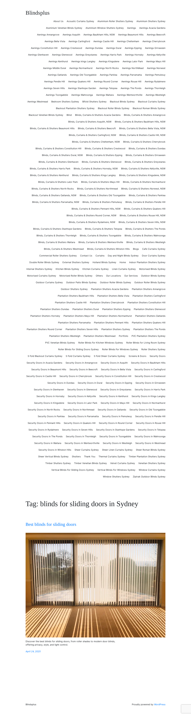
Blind (69, 115)
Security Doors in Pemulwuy (117, 416)
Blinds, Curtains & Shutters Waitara (56, 242)
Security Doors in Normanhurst (149, 403)
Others (99, 275)
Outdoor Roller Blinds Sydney (115, 282)
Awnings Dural (113, 48)
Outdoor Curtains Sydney (49, 282)
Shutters (76, 456)
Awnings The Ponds (131, 88)
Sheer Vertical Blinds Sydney (53, 456)
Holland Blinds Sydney (104, 262)
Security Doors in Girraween (150, 382)
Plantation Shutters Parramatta (74, 322)
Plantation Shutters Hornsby (45, 315)
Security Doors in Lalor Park (82, 403)
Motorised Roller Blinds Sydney (75, 275)
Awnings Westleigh (155, 94)
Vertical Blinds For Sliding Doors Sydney (72, 469)
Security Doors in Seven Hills (77, 429)
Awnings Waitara (105, 94)
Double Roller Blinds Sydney (44, 262)
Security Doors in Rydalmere (44, 429)
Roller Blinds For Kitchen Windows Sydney (100, 342)
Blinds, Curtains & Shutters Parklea (147, 195)
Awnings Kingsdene (109, 61)
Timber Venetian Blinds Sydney (90, 463)
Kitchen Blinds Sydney (67, 269)
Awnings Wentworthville (129, 94)
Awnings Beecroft (156, 34)
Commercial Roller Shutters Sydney (58, 255)
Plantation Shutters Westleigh (64, 336)
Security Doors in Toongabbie (115, 436)
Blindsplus (38, 13)
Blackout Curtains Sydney (151, 101)
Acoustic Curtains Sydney (80, 21)
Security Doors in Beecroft (83, 369)
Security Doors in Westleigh (117, 443)
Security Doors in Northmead (78, 409)
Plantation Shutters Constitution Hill (146, 302)
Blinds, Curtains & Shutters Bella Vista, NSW (142, 128)
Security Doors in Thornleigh (81, 436)
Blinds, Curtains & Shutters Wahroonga (145, 235)
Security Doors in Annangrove (81, 362)
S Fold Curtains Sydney (78, 356)
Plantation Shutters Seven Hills (82, 329)
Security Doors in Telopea (151, 429)
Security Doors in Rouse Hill (150, 423)
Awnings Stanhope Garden (82, 88)
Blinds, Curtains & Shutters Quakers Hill (144, 208)
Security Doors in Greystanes (115, 389)
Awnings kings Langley (83, 61)
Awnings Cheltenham (128, 41)
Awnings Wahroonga (82, 94)
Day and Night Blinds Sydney (123, 255)
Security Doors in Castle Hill (41, 376)
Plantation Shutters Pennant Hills (111, 322)
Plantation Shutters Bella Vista (113, 295)
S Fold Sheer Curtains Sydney (109, 356)
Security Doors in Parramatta (83, 416)
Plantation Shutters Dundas (54, 309)
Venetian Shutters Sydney (151, 463)
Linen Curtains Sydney (124, 269)
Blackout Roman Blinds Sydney (149, 108)
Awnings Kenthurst (58, 61)
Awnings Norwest (156, 68)
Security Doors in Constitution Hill (113, 376)
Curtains (100, 255)
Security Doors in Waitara (47, 443)
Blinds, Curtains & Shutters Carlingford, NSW (92, 135)
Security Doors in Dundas (60, 382)
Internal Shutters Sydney (39, 269)
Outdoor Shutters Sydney (74, 289)
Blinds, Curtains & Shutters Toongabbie (100, 235)
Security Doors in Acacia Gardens (44, 362)
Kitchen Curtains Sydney (95, 269)
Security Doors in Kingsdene (49, 403)
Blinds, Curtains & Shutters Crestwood (105, 148)
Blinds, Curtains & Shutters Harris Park (50, 168)
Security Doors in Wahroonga (149, 436)
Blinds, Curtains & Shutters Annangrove (144, 115)
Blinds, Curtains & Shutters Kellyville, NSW (143, 168)
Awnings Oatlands (57, 74)
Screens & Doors (137, 356)
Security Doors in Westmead (150, 443)
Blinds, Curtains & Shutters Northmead (97, 188)
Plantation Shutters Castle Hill (71, 302)
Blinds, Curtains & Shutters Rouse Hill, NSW (142, 215)
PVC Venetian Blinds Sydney (60, 342)
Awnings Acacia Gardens (152, 28)
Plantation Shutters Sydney (115, 329)
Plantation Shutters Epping (116, 309)
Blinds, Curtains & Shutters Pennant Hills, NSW (96, 208)
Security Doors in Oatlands (112, 409)
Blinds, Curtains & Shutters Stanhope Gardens (57, 228)
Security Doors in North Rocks (44, 409)
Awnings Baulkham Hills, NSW (99, 34)
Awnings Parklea (108, 74)
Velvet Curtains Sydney (122, 463)
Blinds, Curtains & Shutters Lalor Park (58, 182)
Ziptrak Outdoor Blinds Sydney (149, 476)
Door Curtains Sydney (153, 255)
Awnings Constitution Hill (44, 48)
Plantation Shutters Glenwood (149, 309)
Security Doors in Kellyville (82, 396)
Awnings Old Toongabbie (83, 74)
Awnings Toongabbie (57, 94)
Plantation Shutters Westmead (99, 336)
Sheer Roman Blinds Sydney (150, 449)
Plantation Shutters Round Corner (44, 329)
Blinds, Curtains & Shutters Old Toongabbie (102, 195)
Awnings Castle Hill (103, 41)
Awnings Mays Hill (155, 61)
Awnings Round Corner (106, 81)
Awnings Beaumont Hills (130, 34)
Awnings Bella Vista (55, 41)
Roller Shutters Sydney (153, 349)
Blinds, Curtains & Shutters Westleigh (145, 242)
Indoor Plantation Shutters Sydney (147, 262)
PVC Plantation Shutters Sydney (148, 336)
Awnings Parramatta (131, 74)
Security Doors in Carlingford (149, 369)
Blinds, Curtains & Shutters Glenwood (101, 161)
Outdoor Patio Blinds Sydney (81, 282)
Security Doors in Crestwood (150, 376)
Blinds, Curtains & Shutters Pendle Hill (145, 202)
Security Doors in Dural (90, 382)
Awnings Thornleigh (155, 88)
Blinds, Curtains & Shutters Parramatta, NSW (55, 202)
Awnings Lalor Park (133, 61)
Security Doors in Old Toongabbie (147, 409)
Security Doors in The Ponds (47, 436)
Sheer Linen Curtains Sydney (117, 449)
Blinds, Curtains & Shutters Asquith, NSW (89, 121)
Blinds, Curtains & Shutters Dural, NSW (62, 155)
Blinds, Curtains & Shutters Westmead (64, 248)
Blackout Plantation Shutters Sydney (75, 108)
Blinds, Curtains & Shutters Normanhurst (144, 182)
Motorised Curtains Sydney (41, 275)
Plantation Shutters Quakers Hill (148, 322)
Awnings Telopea (108, 88)
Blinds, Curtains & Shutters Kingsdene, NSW (142, 175)
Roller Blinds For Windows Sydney (120, 349)
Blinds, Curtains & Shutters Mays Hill (100, 182)
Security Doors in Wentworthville (82, 443)
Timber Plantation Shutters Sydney (147, 456)
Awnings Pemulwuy (155, 74)
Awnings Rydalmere (155, 81)
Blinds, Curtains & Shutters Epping (104, 155)
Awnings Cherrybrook (153, 41)
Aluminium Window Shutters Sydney (105, 28)
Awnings (131, 28)
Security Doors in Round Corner (116, 423)
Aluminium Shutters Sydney (150, 21)
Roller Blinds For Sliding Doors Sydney (78, 349)
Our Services (131, 275)
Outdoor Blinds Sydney (153, 275)
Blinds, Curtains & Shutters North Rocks (53, 188)
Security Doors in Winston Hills (54, 449)
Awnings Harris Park (111, 54)
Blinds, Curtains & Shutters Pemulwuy (102, 202)
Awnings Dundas (94, 48)
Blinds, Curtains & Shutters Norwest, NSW (143, 188)
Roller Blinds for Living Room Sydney (145, 342)
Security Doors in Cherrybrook (75, 376)
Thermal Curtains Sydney (112, 456)
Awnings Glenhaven (38, 54)
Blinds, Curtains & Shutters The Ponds (145, 228)
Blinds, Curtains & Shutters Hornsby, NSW (96, 168)
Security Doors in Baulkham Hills (148, 362)
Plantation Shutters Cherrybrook (107, 302)
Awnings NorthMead (133, 68)
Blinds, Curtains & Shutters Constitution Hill (58, 148)
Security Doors (157, 356)
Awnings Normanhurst (81, 68)
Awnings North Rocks (107, 68)
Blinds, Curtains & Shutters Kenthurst (49, 175)
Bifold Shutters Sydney (94, 101)
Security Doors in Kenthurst (113, 396)
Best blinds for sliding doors (51, 524)
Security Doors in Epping (119, 382)
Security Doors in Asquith (114, 362)
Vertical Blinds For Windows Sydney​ (116, 469)
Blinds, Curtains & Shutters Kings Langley (94, 175)
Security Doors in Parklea (51, 416)
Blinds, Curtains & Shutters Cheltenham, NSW (96, 141)
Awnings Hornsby (134, 54)
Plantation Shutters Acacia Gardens (109, 289)
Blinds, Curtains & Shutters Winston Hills (108, 248)
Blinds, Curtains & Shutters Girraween (145, 155)
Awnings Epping (133, 48)
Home (123, 262)
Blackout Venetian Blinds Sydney (46, 115)
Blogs (136, 248)
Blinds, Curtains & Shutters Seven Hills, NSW (142, 222)
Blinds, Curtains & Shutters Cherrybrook (144, 141)
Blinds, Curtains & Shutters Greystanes (145, 161)
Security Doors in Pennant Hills (44, 423)
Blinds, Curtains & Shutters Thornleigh (56, 235)
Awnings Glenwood (62, 54)
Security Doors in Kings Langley (148, 396)
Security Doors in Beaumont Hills (48, 369)
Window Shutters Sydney (116, 476)
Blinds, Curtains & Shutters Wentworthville (100, 242)
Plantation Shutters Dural (85, 309)
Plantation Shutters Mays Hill (78, 315)
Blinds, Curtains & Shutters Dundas (147, 148)
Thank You (89, 456)
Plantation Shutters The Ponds (149, 329)
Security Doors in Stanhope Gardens (115, 429)
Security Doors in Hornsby (50, 396)
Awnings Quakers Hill (79, 81)
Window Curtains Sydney (152, 469)
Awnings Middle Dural (54, 68)
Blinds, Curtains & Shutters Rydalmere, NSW (92, 222)
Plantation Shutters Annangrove (148, 289)
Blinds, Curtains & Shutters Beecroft (97, 128)
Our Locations (113, 275)
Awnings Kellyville (156, 54)
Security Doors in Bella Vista (116, 369)
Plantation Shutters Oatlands (150, 315)
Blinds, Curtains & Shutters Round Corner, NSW (91, 215)
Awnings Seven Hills (54, 88)
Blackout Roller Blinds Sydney (113, 108)
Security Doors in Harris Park (150, 389)
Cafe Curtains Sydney (153, 248)
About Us (58, 21)
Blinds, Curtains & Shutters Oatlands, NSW (54, 195)
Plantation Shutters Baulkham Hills (76, 295)
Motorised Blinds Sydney (152, 269)
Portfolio (123, 336)
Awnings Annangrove (48, 34)
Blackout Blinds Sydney (122, 101)
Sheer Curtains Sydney (87, 449)
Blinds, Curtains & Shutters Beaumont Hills (52, 128)
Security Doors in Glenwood (82, 389)
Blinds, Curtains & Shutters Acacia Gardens (98, 115)
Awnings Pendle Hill (54, 81)
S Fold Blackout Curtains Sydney (45, 356)
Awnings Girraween (155, 48)
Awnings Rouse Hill (131, 81)
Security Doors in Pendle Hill (150, 416)
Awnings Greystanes (86, 54)
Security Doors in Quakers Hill (80, 423)
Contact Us (86, 255)
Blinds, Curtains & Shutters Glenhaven (58, 161)
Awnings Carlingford (79, 41)
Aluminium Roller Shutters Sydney (115, 21)
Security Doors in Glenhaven (49, 389)
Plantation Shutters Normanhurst (114, 315)
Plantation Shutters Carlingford (149, 295)
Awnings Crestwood (71, 48)
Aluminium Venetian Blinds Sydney (64, 28)
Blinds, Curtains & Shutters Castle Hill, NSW (142, 135)
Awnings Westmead (37, 101)
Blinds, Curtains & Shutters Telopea (103, 228)
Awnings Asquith (71, 34)
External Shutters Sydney (76, 262)
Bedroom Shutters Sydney (65, 101)
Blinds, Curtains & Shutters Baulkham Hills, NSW (140, 121)
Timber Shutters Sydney (58, 463)
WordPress (159, 704)
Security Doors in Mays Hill (115, 403)
